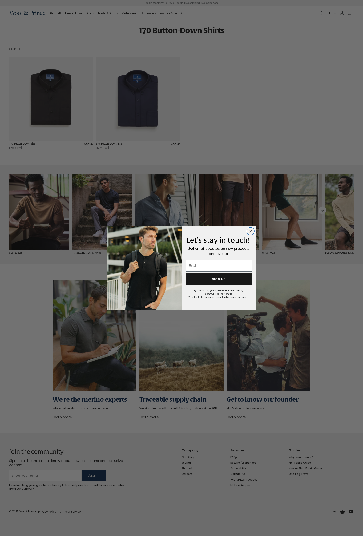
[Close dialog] (250, 231)
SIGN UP (219, 279)
